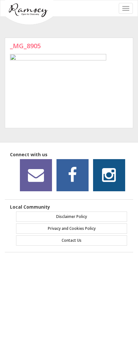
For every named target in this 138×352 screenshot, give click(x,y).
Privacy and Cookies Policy (72, 228)
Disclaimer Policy (71, 216)
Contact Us (72, 240)
